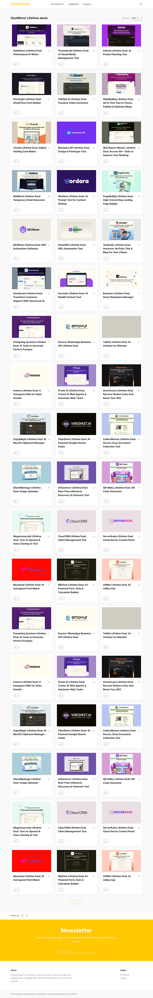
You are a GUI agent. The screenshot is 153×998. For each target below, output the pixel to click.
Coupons (87, 4)
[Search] (141, 4)
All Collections (57, 4)
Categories (73, 4)
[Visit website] (49, 53)
